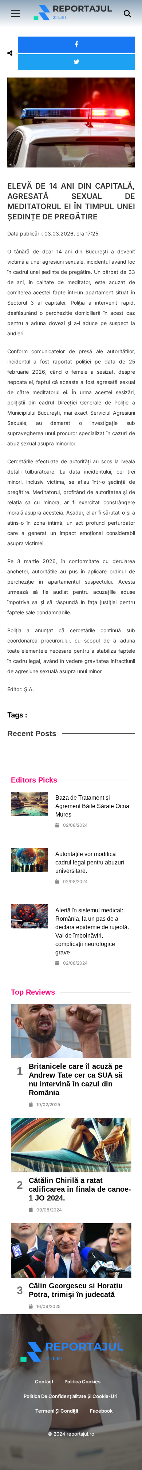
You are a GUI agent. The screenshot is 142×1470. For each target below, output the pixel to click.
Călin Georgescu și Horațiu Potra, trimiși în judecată (76, 1290)
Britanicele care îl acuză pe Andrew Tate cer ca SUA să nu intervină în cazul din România (76, 1079)
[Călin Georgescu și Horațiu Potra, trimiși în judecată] (71, 1250)
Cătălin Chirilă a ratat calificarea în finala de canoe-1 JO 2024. (80, 1189)
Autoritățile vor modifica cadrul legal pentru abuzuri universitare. (89, 862)
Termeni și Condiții (57, 1411)
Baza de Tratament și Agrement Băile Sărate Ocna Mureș (92, 806)
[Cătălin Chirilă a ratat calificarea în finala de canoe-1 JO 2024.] (71, 1145)
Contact (44, 1381)
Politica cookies (83, 1381)
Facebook (101, 1411)
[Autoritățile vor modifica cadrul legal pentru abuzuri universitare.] (29, 860)
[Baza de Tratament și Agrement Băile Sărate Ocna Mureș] (29, 804)
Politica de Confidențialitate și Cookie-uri (71, 1396)
